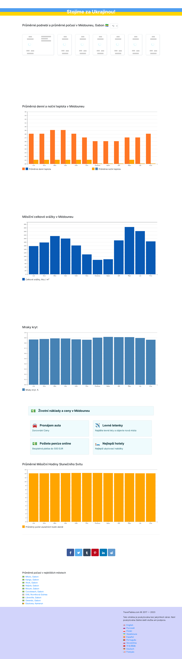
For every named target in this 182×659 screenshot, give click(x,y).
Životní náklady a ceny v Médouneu (64, 411)
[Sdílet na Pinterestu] (95, 552)
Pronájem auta (50, 425)
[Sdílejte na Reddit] (111, 552)
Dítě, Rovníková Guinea (36, 594)
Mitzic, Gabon (32, 576)
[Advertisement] (91, 83)
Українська (131, 634)
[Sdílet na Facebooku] (70, 552)
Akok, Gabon (32, 582)
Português (131, 640)
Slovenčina (131, 643)
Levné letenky (113, 425)
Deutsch (130, 649)
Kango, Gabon (32, 579)
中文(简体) (131, 646)
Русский (130, 628)
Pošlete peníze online (55, 443)
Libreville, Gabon (33, 597)
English (129, 625)
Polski (129, 631)
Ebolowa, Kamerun (34, 603)
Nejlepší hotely (113, 443)
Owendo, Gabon (33, 600)
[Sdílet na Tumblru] (87, 552)
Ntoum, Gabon (32, 588)
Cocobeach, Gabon (35, 591)
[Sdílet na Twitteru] (78, 552)
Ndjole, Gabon (32, 585)
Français (130, 652)
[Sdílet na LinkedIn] (103, 552)
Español (130, 637)
